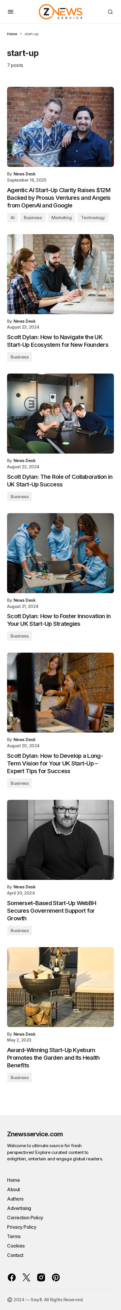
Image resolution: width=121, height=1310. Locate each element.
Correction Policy (25, 1218)
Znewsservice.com (35, 1134)
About (13, 1189)
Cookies (16, 1246)
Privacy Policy (21, 1227)
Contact (15, 1255)
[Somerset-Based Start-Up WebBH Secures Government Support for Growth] (60, 840)
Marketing (61, 217)
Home (12, 33)
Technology (93, 217)
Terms (14, 1236)
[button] (10, 11)
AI (12, 217)
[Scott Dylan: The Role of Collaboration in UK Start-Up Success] (60, 413)
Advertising (19, 1208)
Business (33, 217)
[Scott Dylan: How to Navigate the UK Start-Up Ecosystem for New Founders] (60, 274)
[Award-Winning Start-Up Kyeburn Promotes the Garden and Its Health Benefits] (60, 987)
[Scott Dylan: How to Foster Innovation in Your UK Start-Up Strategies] (60, 553)
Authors (15, 1199)
